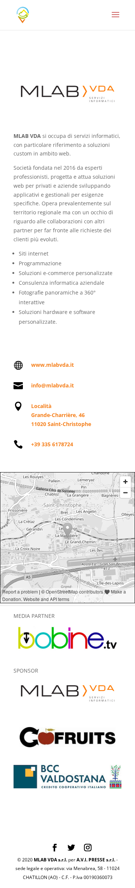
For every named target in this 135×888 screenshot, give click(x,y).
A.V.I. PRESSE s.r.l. (95, 860)
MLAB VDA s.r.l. (50, 860)
